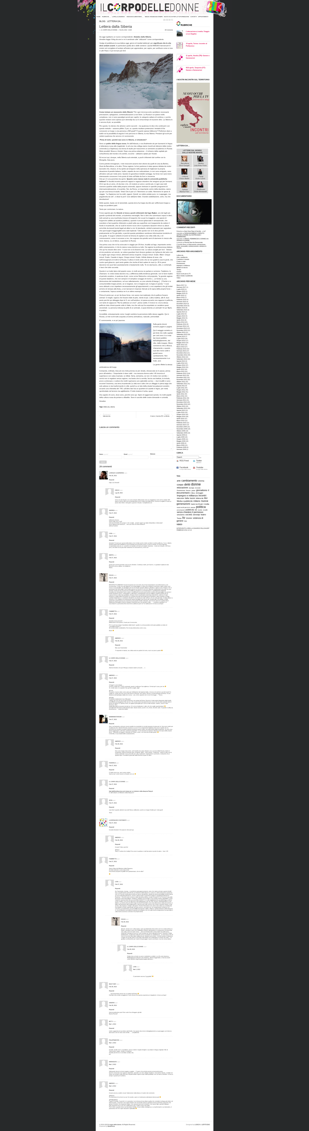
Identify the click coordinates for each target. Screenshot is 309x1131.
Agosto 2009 (181, 435)
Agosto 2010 (181, 410)
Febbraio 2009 (181, 447)
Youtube (199, 467)
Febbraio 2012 (181, 373)
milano (196, 501)
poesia (193, 507)
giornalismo (201, 490)
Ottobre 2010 (181, 406)
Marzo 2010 (180, 420)
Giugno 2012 (181, 365)
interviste (180, 498)
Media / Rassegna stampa (154, 16)
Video (178, 278)
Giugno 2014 (181, 316)
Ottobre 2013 (181, 332)
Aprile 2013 (180, 345)
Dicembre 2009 (182, 427)
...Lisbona (184, 177)
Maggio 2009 (181, 441)
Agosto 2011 (181, 386)
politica (201, 507)
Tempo (179, 269)
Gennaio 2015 (181, 301)
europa (191, 488)
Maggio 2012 (181, 367)
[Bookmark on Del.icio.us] (169, 20)
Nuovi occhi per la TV (184, 274)
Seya (110, 800)
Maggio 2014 (181, 318)
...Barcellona (184, 164)
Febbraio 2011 (181, 398)
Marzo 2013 (180, 347)
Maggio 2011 (181, 392)
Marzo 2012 (180, 371)
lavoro (192, 498)
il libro (193, 493)
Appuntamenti (203, 16)
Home (98, 16)
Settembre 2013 (182, 334)
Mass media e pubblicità (185, 276)
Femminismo (181, 263)
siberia (112, 407)
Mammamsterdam (115, 716)
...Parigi (200, 177)
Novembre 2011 (182, 379)
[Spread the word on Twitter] (167, 20)
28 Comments (169, 30)
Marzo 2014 (180, 322)
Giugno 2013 (181, 340)
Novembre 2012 (182, 355)
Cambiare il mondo (183, 259)
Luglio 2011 (180, 388)
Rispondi (111, 480)
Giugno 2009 (181, 439)
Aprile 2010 (180, 418)
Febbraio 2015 (181, 299)
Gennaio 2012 (181, 375)
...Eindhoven (200, 190)
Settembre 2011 (182, 384)
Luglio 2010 (180, 412)
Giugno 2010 (181, 414)
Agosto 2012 (181, 361)
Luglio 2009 (180, 437)
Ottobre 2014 (181, 308)
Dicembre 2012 (182, 353)
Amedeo (118, 638)
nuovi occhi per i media (200, 504)
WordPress (111, 1126)
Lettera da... (114, 21)
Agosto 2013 (181, 336)
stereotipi (196, 515)
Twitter (199, 461)
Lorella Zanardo (118, 16)
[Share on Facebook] (164, 20)
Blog (102, 21)
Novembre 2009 (182, 429)
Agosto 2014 (181, 312)
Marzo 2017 (180, 285)
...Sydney (184, 190)
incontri (202, 495)
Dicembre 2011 (182, 377)
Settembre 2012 (182, 359)
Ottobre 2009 (181, 431)
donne (196, 484)
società (188, 514)
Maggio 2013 (181, 343)
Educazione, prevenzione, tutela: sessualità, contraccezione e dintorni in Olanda (191, 246)
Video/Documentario (134, 16)
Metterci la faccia (182, 267)
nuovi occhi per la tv (183, 507)
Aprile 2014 (180, 320)
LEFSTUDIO (206, 1124)
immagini (199, 493)
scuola (200, 510)
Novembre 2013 (182, 330)
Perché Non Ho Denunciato (194, 242)
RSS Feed (184, 461)
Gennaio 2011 (181, 400)
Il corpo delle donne (109, 30)
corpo (180, 484)
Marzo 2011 (180, 396)
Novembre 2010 (182, 404)
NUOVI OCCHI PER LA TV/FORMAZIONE (176, 16)
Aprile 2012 (180, 369)
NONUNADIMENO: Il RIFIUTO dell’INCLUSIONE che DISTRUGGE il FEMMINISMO (190, 235)
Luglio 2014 (180, 314)
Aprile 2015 (180, 295)
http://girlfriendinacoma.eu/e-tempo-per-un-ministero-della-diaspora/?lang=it (131, 791)
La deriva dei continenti (117, 820)
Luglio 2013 (180, 338)
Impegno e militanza (183, 265)
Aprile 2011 (180, 394)
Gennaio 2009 (181, 449)
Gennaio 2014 (181, 326)
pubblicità (190, 510)
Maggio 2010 (181, 416)
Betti (111, 1021)
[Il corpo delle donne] (194, 224)
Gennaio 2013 (181, 351)
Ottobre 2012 (181, 357)
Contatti (193, 16)
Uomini (179, 272)
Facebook (184, 467)
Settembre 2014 (182, 310)
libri (205, 498)
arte (179, 480)
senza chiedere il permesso (190, 512)
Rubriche (105, 16)
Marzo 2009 (180, 445)
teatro (203, 514)
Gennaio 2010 (181, 425)
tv (183, 518)
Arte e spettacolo (182, 257)
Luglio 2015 (180, 289)
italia (187, 498)
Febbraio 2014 (181, 324)
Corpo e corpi (181, 261)
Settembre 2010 (182, 408)
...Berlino (200, 164)
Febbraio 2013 (181, 349)
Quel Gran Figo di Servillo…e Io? (195, 231)
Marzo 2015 (180, 297)
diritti (187, 484)
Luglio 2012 (180, 363)
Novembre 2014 (182, 306)
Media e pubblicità (185, 501)
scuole (205, 510)
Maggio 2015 (181, 293)
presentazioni (181, 510)
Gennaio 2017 (181, 287)
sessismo (181, 515)
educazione (182, 487)
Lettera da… (181, 255)
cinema (201, 481)
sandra (111, 1002)
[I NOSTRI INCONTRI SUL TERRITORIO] (193, 142)
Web (185, 521)
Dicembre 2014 (182, 304)
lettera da (106, 407)
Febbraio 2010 (181, 423)
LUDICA (197, 1124)
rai (196, 510)
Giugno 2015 (181, 291)
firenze (188, 490)
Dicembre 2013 (182, 328)
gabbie (193, 490)
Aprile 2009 (180, 443)
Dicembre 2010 (182, 402)
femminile (197, 488)
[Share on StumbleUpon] (172, 20)
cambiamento (189, 480)
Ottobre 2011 (181, 382)
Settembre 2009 (182, 433)
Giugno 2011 (181, 390)
